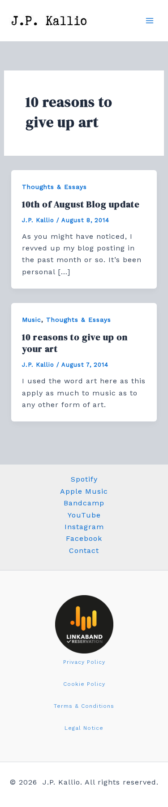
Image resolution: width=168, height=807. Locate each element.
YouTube (84, 515)
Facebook (84, 538)
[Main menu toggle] (149, 20)
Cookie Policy (84, 684)
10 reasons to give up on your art (75, 343)
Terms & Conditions (84, 706)
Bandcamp (84, 503)
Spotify (84, 479)
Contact (84, 550)
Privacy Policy (84, 662)
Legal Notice (84, 728)
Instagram (84, 526)
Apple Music (84, 491)
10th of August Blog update (81, 204)
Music (31, 319)
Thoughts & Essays (54, 186)
